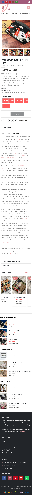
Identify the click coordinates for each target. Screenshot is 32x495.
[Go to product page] (3, 324)
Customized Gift (7, 92)
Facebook (2, 120)
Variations (6, 96)
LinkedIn (9, 120)
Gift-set (13, 92)
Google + (12, 120)
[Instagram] (13, 2)
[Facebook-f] (4, 478)
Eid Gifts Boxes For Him (14, 296)
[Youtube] (10, 2)
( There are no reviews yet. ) (16, 65)
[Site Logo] (5, 8)
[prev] (26, 60)
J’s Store (17, 139)
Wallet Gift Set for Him (8, 158)
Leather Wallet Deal (20, 92)
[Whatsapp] (27, 478)
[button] (28, 7)
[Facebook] (3, 2)
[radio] (5, 100)
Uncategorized (9, 90)
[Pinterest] (6, 2)
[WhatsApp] (16, 2)
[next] (29, 60)
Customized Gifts (5, 296)
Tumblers (20, 296)
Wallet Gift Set (21, 155)
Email (15, 120)
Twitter (6, 120)
